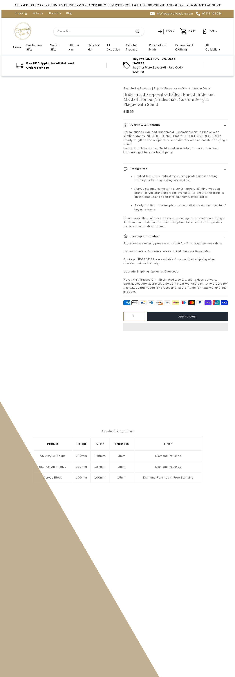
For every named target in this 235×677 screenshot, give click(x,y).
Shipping (21, 13)
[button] (175, 327)
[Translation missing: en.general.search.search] (137, 31)
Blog (69, 13)
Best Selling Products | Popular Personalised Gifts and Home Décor (166, 88)
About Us (54, 13)
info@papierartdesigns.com (174, 13)
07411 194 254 (212, 13)
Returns (38, 13)
